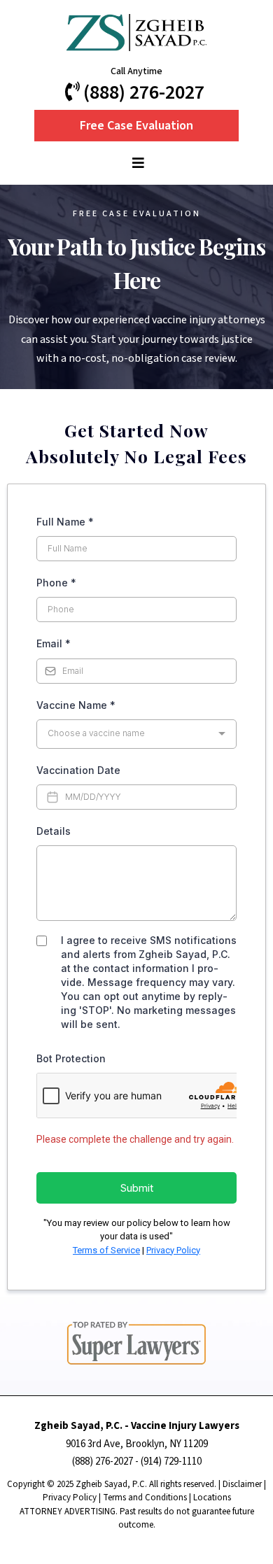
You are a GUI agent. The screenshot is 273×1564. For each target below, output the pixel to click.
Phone (56, 583)
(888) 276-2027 (102, 1461)
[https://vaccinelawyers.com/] (136, 32)
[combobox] (136, 734)
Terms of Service (106, 1250)
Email (53, 643)
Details (53, 831)
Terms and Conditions (145, 1497)
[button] (136, 164)
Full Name (65, 522)
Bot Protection (71, 1058)
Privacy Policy (173, 1250)
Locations (212, 1497)
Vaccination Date (78, 770)
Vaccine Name (75, 705)
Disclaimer (242, 1484)
